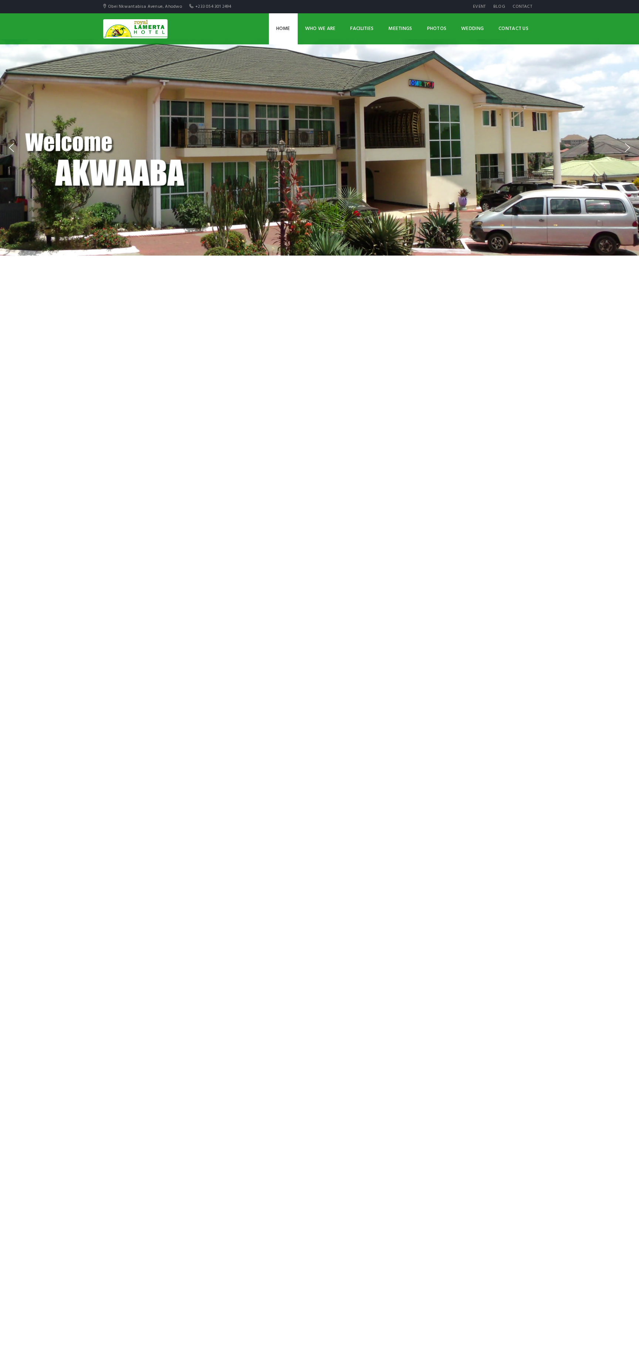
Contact (522, 6)
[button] (11, 147)
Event (479, 6)
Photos (437, 29)
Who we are (320, 29)
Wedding (472, 29)
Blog (499, 6)
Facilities (361, 29)
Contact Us (513, 29)
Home (283, 29)
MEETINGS (400, 29)
